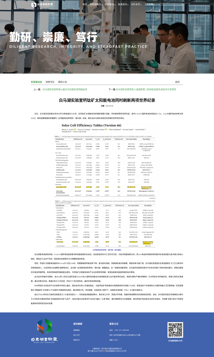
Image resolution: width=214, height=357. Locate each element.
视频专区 (50, 82)
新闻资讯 (122, 4)
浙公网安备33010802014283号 (116, 351)
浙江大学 (76, 335)
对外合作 (135, 4)
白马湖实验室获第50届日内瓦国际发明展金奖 (65, 89)
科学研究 (109, 4)
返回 (177, 82)
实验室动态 (36, 82)
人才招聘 (148, 4)
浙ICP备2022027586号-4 (96, 351)
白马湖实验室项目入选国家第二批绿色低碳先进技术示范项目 (146, 89)
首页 (85, 4)
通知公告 (62, 82)
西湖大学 (76, 340)
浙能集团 (76, 330)
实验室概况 (95, 4)
